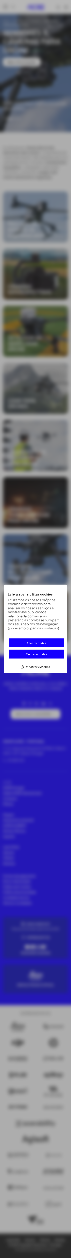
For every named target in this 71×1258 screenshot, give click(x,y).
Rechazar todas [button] (36, 654)
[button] (35, 666)
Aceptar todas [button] (36, 643)
